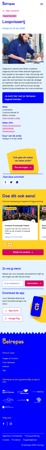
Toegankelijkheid (30, 440)
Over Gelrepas (8, 362)
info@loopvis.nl (8, 131)
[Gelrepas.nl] (13, 341)
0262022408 (8, 128)
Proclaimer (16, 440)
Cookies (5, 440)
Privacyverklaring (32, 436)
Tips (4, 370)
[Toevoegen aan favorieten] (33, 221)
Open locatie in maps (11, 118)
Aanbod (5, 366)
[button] (4, 244)
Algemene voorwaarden (12, 436)
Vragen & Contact (10, 358)
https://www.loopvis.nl (11, 126)
